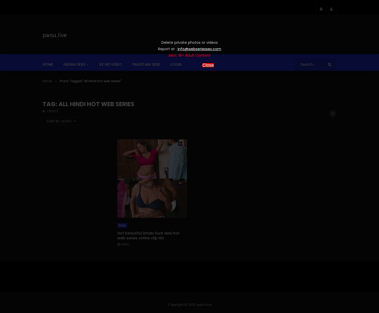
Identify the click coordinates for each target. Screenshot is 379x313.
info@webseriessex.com (199, 49)
